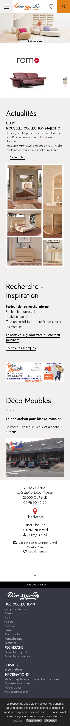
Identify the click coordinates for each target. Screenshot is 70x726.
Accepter (51, 720)
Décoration (10, 643)
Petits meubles (12, 634)
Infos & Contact (13, 688)
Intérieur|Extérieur (13, 639)
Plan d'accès (35, 516)
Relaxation (9, 613)
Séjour (7, 617)
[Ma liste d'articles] (52, 6)
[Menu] (6, 6)
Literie (7, 630)
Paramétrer (33, 720)
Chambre (9, 626)
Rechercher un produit (16, 652)
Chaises (8, 622)
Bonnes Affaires (13, 670)
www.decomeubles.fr (16, 692)
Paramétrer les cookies (17, 683)
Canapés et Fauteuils (16, 609)
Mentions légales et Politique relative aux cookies (31, 679)
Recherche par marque (17, 656)
